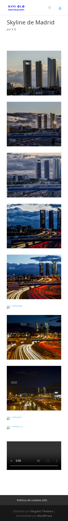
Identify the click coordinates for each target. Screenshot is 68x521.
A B (14, 29)
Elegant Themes (41, 511)
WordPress (44, 516)
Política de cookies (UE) (32, 500)
